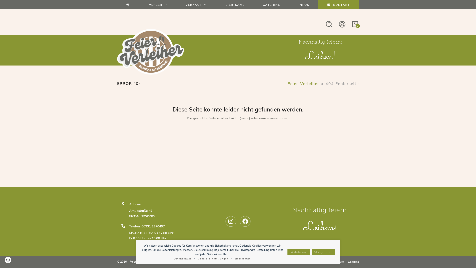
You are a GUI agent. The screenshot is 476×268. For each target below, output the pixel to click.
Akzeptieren (323, 252)
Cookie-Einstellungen (213, 259)
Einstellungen (8, 260)
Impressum (243, 259)
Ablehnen (298, 252)
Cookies (353, 262)
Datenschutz (183, 259)
